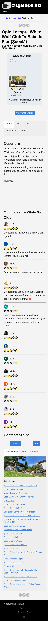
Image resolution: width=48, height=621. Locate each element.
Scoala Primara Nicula (13, 541)
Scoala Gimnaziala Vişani (14, 526)
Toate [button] (24, 452)
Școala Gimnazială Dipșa (14, 504)
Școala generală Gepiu (13, 559)
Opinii (8, 18)
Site (36, 443)
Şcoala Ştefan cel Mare (13, 489)
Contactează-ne (24, 612)
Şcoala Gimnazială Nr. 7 (14, 533)
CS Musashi (9, 566)
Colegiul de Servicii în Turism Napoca (19, 512)
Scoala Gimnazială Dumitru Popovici (19, 497)
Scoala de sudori (11, 537)
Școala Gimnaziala (11, 548)
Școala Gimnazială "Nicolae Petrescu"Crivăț (22, 516)
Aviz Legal (24, 608)
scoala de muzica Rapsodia (15, 493)
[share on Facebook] (20, 26)
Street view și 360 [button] (11, 452)
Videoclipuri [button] (34, 452)
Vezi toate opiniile (24, 113)
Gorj (19, 18)
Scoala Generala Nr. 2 (13, 508)
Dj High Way (9, 501)
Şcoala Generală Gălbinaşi (15, 580)
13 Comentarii (12, 61)
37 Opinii (12, 59)
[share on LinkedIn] (28, 26)
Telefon (15, 443)
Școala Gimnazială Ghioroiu (15, 545)
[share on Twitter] (24, 26)
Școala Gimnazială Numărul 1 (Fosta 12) (20, 486)
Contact (5, 11)
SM (24, 617)
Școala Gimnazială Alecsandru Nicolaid (20, 577)
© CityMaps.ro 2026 (14, 604)
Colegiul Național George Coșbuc (18, 530)
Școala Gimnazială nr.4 (13, 563)
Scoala (13, 18)
